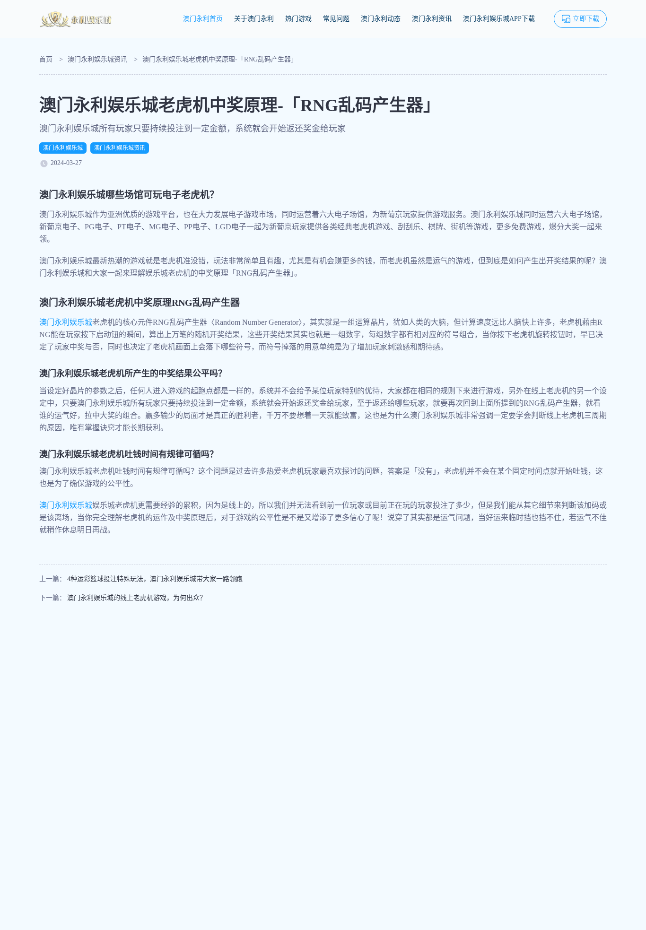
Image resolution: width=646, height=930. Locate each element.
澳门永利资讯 (432, 18)
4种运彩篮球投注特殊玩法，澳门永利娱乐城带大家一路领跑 (155, 578)
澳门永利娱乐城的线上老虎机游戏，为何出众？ (136, 597)
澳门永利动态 (381, 18)
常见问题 (336, 18)
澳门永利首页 (203, 18)
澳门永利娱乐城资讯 (97, 59)
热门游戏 (298, 18)
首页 (45, 59)
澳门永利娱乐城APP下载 (499, 18)
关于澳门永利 (254, 18)
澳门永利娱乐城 (63, 148)
